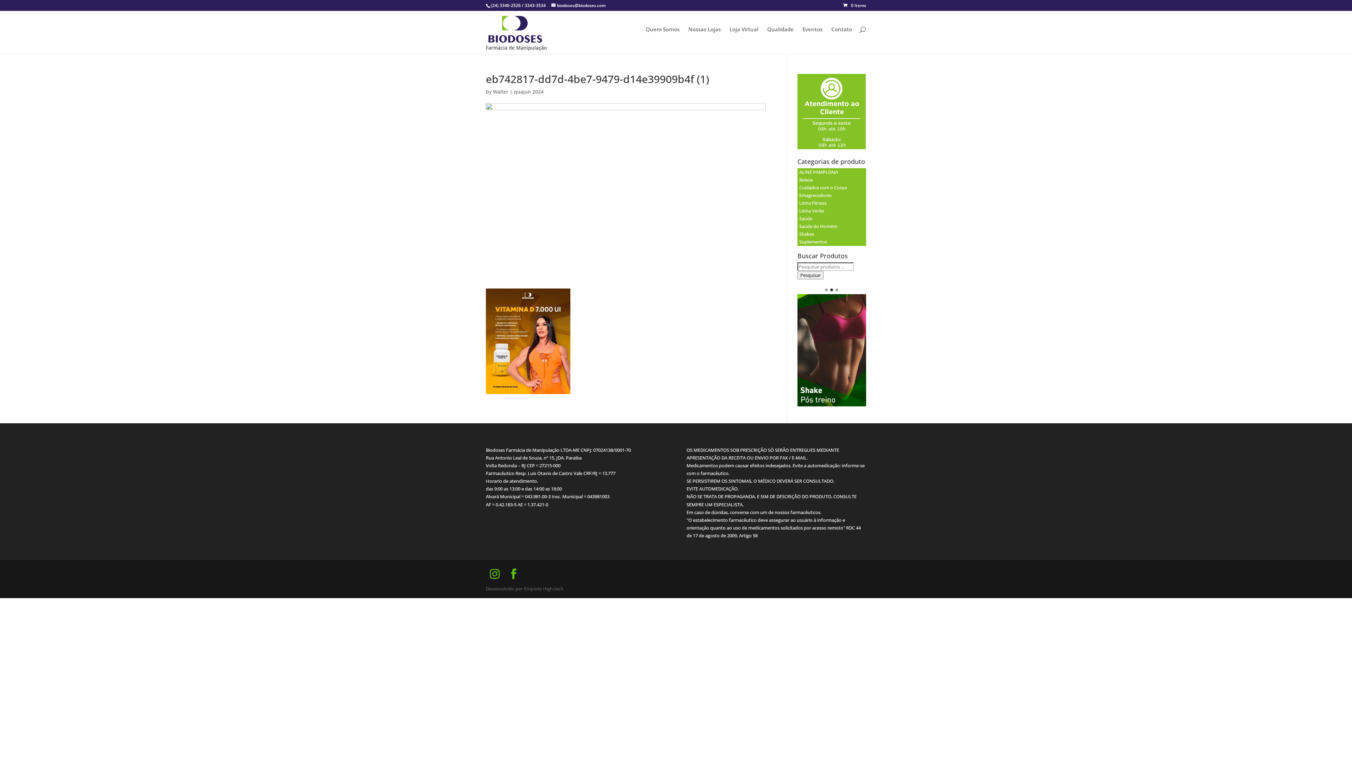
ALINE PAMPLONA (818, 172)
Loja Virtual (744, 30)
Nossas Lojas (704, 30)
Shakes (806, 234)
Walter (500, 91)
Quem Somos (663, 30)
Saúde (805, 218)
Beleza (806, 180)
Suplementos (813, 242)
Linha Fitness (813, 203)
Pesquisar (810, 275)
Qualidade (780, 30)
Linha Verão (811, 211)
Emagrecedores (815, 195)
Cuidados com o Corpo (823, 187)
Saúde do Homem (818, 226)
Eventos (812, 30)
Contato (841, 30)
